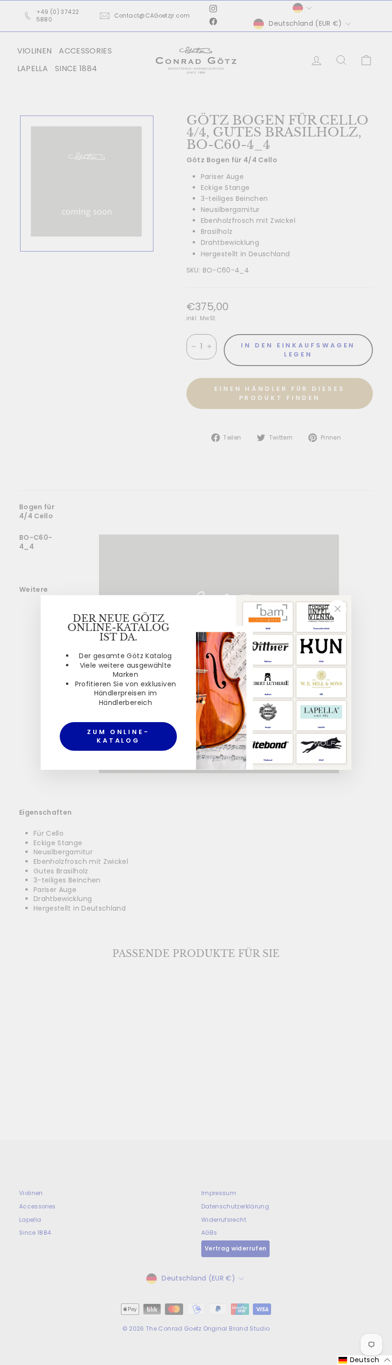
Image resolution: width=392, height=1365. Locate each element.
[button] (364, 1360)
